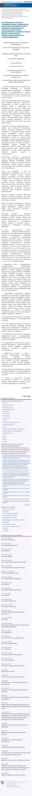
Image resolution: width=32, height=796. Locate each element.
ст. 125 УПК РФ (4, 745)
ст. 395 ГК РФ (4, 680)
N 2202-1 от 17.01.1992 (6, 630)
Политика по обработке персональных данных (13, 786)
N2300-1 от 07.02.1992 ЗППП (7, 571)
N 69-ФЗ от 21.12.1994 (6, 543)
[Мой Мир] (29, 395)
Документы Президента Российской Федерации (15, 447)
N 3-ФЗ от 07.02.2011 (6, 593)
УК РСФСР (5, 528)
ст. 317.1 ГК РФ (4, 675)
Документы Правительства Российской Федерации (16, 449)
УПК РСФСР (5, 530)
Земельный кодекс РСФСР (9, 517)
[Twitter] (26, 395)
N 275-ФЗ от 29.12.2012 (6, 565)
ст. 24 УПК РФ (4, 751)
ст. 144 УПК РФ (4, 738)
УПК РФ (4, 441)
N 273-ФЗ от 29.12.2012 (6, 554)
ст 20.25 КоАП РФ (5, 688)
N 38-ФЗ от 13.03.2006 (6, 582)
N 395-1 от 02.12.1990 (6, 664)
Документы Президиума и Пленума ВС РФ (13, 453)
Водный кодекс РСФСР (8, 509)
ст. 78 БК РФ (4, 702)
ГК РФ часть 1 (6, 411)
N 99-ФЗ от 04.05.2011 (6, 610)
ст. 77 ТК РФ (4, 730)
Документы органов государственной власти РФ (15, 451)
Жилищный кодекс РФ (8, 424)
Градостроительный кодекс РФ (10, 422)
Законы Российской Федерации (11, 446)
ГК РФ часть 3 (6, 415)
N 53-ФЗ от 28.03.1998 (6, 658)
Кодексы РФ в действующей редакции (12, 401)
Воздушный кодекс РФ (8, 409)
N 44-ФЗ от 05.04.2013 (6, 647)
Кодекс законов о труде (8, 524)
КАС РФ (4, 426)
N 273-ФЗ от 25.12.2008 (6, 576)
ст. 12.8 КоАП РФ (5, 712)
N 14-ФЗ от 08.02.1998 (6, 617)
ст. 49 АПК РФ (4, 764)
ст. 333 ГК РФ (4, 669)
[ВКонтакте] (24, 395)
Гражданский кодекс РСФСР (10, 513)
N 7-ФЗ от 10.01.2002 (6, 588)
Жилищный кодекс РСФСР (9, 515)
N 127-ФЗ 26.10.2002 (5, 636)
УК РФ (4, 439)
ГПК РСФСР (5, 511)
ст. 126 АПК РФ (4, 758)
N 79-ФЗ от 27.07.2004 (6, 560)
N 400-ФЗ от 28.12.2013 (6, 538)
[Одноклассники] (28, 395)
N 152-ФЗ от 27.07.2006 (6, 641)
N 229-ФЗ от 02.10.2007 (6, 652)
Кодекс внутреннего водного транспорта (13, 428)
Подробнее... (27, 504)
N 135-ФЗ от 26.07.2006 (6, 604)
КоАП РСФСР (5, 522)
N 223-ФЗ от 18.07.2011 (6, 623)
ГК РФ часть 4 (6, 418)
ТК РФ (4, 435)
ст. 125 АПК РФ (4, 773)
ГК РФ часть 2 (6, 413)
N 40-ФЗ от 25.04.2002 (6, 549)
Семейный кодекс (7, 433)
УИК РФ (4, 437)
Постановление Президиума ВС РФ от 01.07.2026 (15, 470)
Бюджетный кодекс (7, 405)
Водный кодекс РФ (7, 407)
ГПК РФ (4, 420)
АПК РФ (4, 402)
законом (4, 239)
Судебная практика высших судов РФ (12, 444)
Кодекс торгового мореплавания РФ (12, 431)
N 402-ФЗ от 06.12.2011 (6, 599)
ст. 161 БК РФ (4, 723)
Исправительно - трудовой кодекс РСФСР (13, 519)
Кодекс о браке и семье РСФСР (10, 526)
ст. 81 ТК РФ (4, 695)
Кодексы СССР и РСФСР (8, 507)
